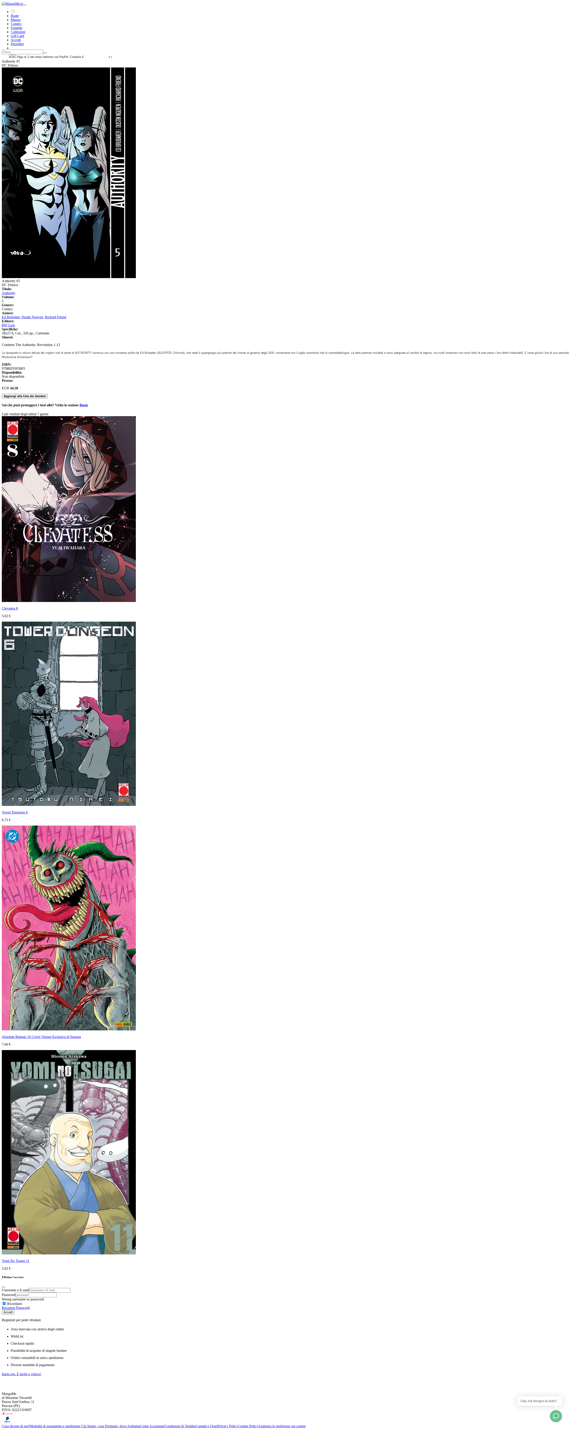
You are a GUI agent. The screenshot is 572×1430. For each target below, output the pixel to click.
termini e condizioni (125, 57)
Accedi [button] (16, 40)
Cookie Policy (248, 1426)
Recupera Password (16, 1308)
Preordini (17, 44)
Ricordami (14, 1304)
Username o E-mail (15, 1290)
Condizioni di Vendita (180, 1426)
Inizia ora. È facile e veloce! (21, 1374)
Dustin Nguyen (32, 317)
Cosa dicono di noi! (15, 1426)
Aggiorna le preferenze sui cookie (282, 1426)
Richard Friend (55, 317)
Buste (15, 16)
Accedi (8, 1312)
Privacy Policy (227, 1426)
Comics (16, 24)
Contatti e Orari (206, 1426)
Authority (8, 293)
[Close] (3, 1287)
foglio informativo (96, 57)
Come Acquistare (152, 1426)
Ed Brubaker (11, 317)
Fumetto (16, 28)
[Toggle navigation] (24, 5)
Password (8, 1295)
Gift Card (17, 36)
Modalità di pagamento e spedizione (55, 1426)
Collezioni (18, 32)
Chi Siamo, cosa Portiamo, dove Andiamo (110, 1426)
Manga (16, 20)
